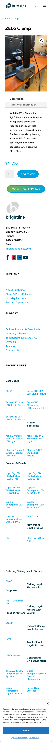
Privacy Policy (34, 738)
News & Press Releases (19, 294)
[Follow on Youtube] (25, 257)
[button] (47, 703)
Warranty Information (18, 333)
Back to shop (12, 18)
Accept (26, 730)
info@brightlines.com (18, 248)
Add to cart (28, 174)
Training (10, 346)
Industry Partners (16, 298)
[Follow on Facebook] (7, 257)
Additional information (23, 104)
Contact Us (12, 350)
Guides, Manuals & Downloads (23, 329)
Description (17, 98)
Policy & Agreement (17, 302)
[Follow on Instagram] (14, 257)
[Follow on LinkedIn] (19, 257)
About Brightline (15, 290)
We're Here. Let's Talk (26, 189)
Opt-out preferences (19, 738)
